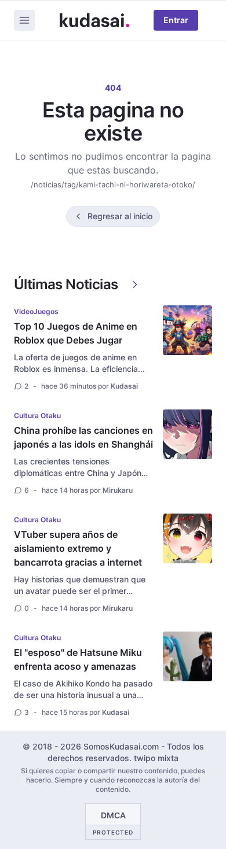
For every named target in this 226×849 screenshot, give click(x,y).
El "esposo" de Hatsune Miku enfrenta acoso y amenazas (78, 659)
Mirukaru (118, 490)
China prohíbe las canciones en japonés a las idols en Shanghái (83, 437)
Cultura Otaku (37, 415)
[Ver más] (135, 284)
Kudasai (124, 386)
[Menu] (24, 20)
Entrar (175, 20)
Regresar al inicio (120, 216)
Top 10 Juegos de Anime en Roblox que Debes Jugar (75, 333)
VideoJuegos (36, 311)
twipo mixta (156, 758)
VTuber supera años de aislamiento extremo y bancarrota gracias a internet (78, 548)
